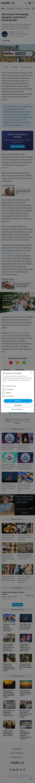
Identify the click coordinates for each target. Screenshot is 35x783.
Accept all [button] (18, 401)
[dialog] (17, 391)
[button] (17, 409)
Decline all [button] (18, 405)
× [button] (31, 372)
